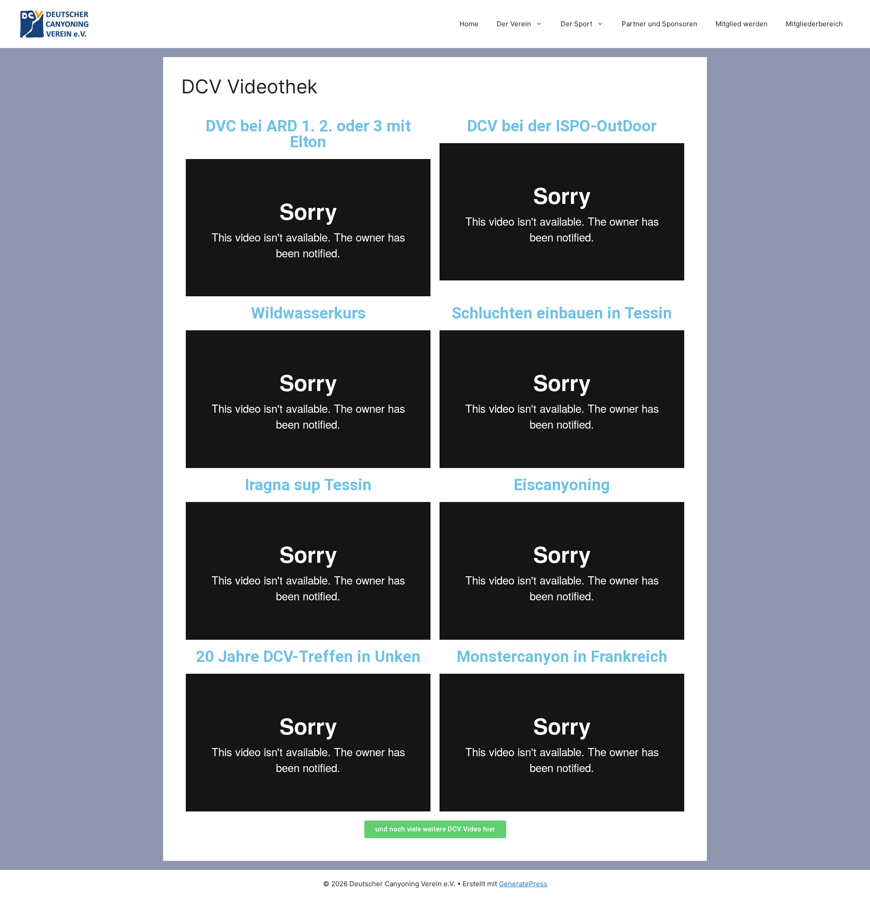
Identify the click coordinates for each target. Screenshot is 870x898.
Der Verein (514, 23)
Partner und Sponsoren (659, 23)
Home (468, 23)
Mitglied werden (741, 23)
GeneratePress (523, 883)
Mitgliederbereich (814, 23)
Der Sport (576, 23)
